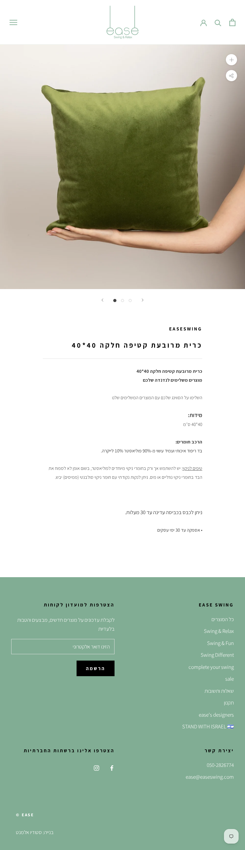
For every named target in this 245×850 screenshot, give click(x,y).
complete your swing (211, 666)
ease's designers (216, 714)
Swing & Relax (219, 630)
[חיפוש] (218, 22)
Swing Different (217, 654)
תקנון (229, 702)
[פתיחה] (232, 22)
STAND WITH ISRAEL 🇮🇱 (208, 726)
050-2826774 (220, 765)
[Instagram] (96, 767)
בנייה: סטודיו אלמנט (35, 832)
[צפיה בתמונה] (114, 300)
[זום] (231, 59)
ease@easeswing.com (210, 776)
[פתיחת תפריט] (13, 22)
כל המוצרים (223, 619)
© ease (25, 815)
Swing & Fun (220, 643)
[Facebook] (112, 767)
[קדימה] (143, 300)
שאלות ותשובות (219, 690)
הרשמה (95, 668)
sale (229, 678)
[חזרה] (102, 300)
